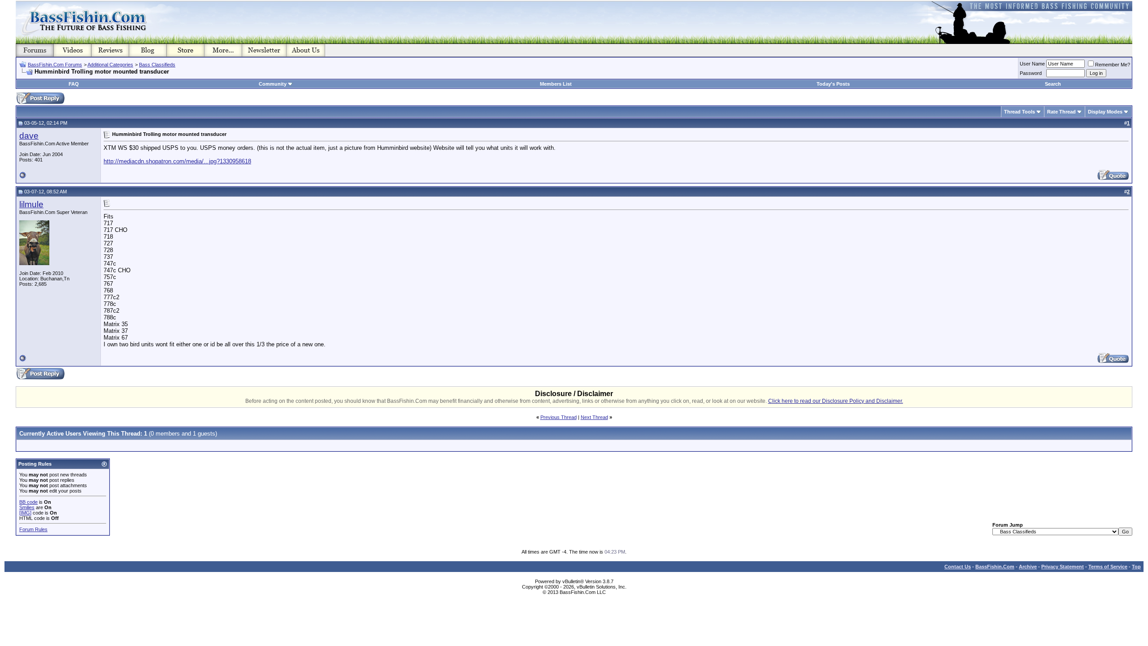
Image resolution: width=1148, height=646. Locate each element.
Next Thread (594, 417)
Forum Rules (33, 529)
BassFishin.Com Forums (55, 64)
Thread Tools (1019, 111)
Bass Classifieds (157, 64)
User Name (1032, 63)
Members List (556, 84)
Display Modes (1105, 111)
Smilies (27, 507)
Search (1053, 84)
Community (273, 84)
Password (1031, 73)
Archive (1028, 566)
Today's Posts (833, 84)
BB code (28, 502)
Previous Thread (558, 417)
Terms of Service (1107, 566)
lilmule (31, 204)
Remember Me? (1112, 64)
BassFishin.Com (994, 566)
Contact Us (957, 566)
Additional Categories (110, 64)
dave (29, 135)
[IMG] (25, 512)
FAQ (74, 84)
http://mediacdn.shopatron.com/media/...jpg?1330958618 (177, 161)
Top (1136, 566)
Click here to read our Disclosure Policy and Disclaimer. (835, 401)
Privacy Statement (1062, 566)
